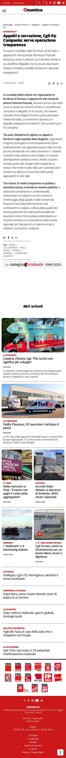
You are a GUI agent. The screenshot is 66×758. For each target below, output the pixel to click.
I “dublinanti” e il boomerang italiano (15, 547)
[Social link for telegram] (63, 3)
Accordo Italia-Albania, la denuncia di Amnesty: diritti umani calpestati (48, 492)
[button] (49, 83)
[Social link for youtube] (58, 3)
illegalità (8, 256)
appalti (6, 250)
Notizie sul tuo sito (33, 745)
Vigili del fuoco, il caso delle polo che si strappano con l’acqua (27, 633)
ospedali (7, 253)
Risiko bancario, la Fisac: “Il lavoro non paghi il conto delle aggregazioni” (15, 492)
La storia (33, 749)
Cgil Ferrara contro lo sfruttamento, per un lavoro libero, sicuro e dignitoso (48, 551)
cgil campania (10, 247)
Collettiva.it (33, 707)
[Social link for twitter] (46, 3)
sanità (12, 245)
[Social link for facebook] (50, 3)
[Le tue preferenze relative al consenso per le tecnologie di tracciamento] (60, 752)
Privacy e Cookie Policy (33, 752)
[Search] (39, 3)
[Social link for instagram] (54, 3)
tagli (22, 247)
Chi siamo (33, 735)
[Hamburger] (4, 11)
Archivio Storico (22, 24)
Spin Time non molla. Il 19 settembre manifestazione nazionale (26, 652)
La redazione (18, 3)
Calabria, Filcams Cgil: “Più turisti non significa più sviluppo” (28, 360)
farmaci (17, 250)
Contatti (6, 3)
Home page (7, 24)
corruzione (21, 253)
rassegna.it (35, 24)
